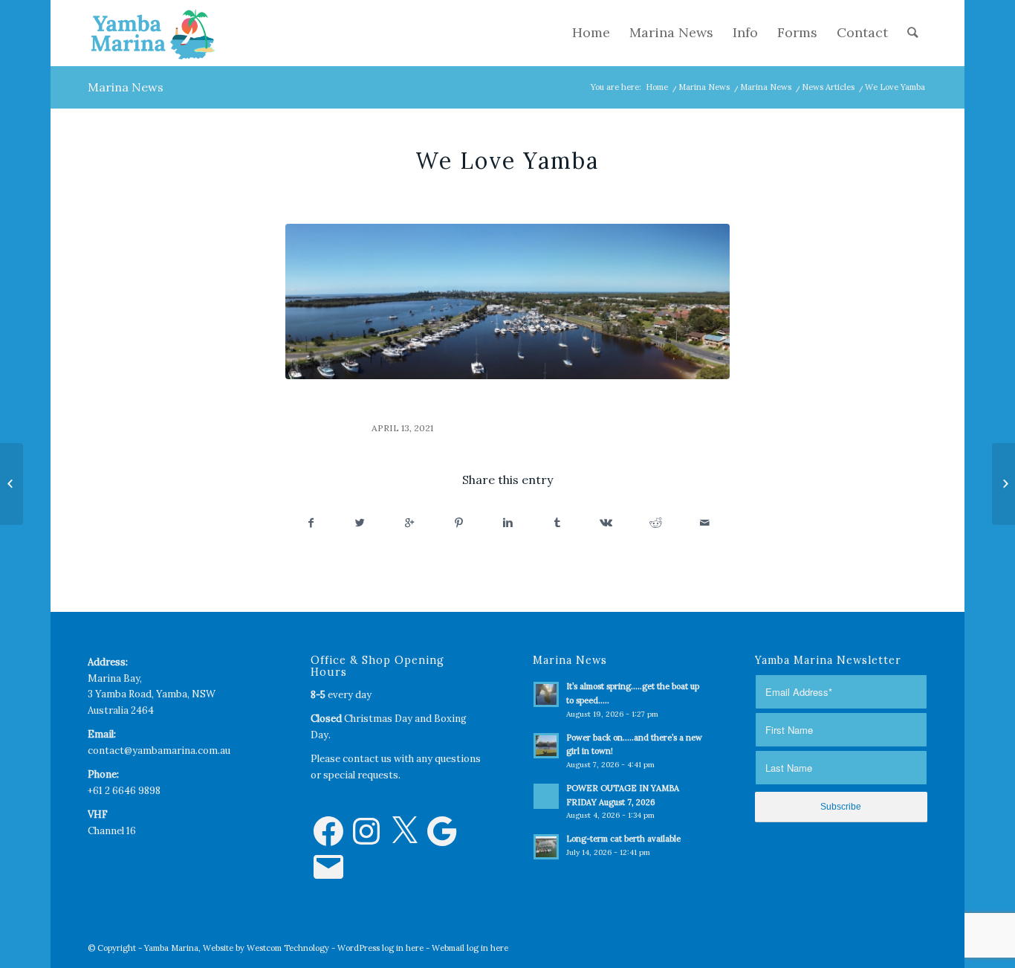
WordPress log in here (380, 948)
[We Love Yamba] (507, 301)
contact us (367, 758)
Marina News (125, 87)
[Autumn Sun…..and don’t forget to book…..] (1003, 484)
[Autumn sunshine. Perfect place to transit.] (11, 484)
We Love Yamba (507, 160)
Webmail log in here (470, 948)
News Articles (828, 87)
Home (657, 87)
